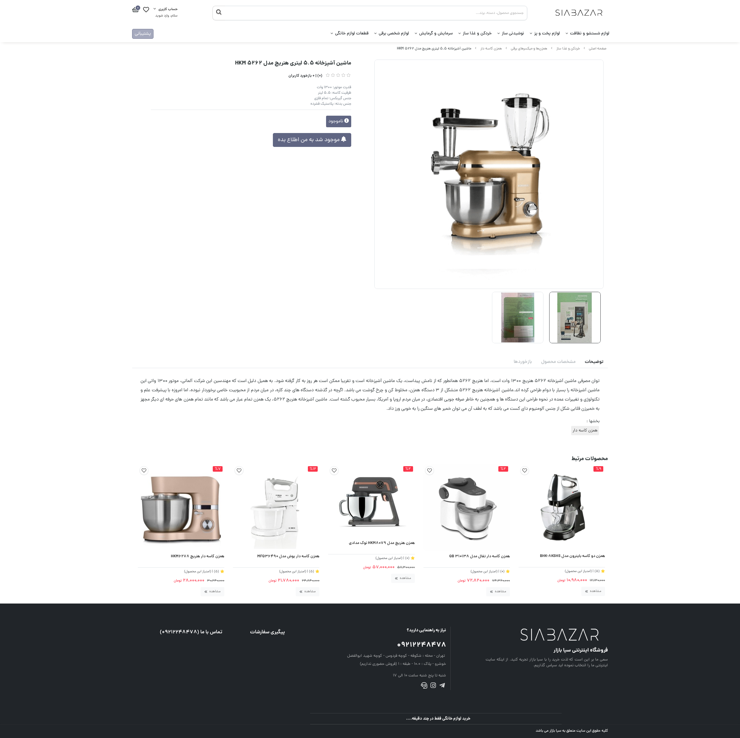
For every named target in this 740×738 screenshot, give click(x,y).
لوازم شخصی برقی (394, 33)
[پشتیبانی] (424, 686)
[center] (218, 13)
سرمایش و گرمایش (436, 33)
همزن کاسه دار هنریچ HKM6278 (197, 557)
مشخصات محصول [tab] (558, 362)
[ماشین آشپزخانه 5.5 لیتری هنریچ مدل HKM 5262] (547, 635)
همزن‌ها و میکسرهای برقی (529, 48)
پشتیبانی (143, 33)
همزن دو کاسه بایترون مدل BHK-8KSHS (572, 556)
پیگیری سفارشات (267, 632)
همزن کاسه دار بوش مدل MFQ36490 (288, 557)
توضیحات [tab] (594, 362)
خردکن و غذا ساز (477, 33)
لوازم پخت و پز (547, 33)
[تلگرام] (442, 686)
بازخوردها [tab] (523, 362)
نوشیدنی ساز (513, 33)
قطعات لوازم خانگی (352, 33)
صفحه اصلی (597, 48)
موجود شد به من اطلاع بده (309, 140)
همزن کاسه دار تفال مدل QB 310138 (479, 557)
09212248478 (421, 645)
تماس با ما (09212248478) (191, 632)
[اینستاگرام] (433, 686)
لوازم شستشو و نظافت (589, 33)
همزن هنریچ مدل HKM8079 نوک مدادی (382, 543)
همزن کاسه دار (491, 48)
